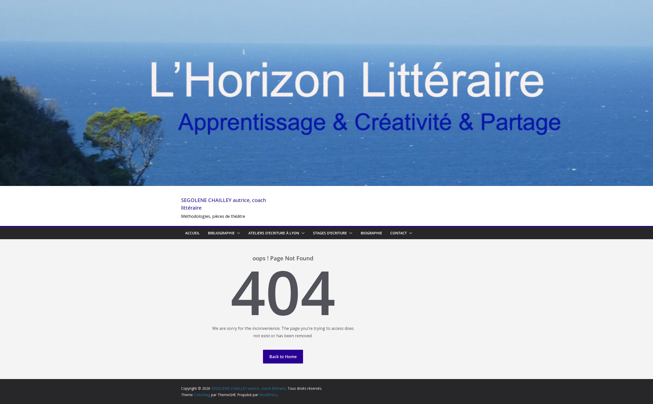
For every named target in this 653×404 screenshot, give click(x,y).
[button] (237, 233)
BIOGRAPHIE (371, 233)
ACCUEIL (192, 233)
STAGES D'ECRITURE (330, 233)
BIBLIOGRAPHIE (221, 233)
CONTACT (398, 233)
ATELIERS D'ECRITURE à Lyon (273, 233)
